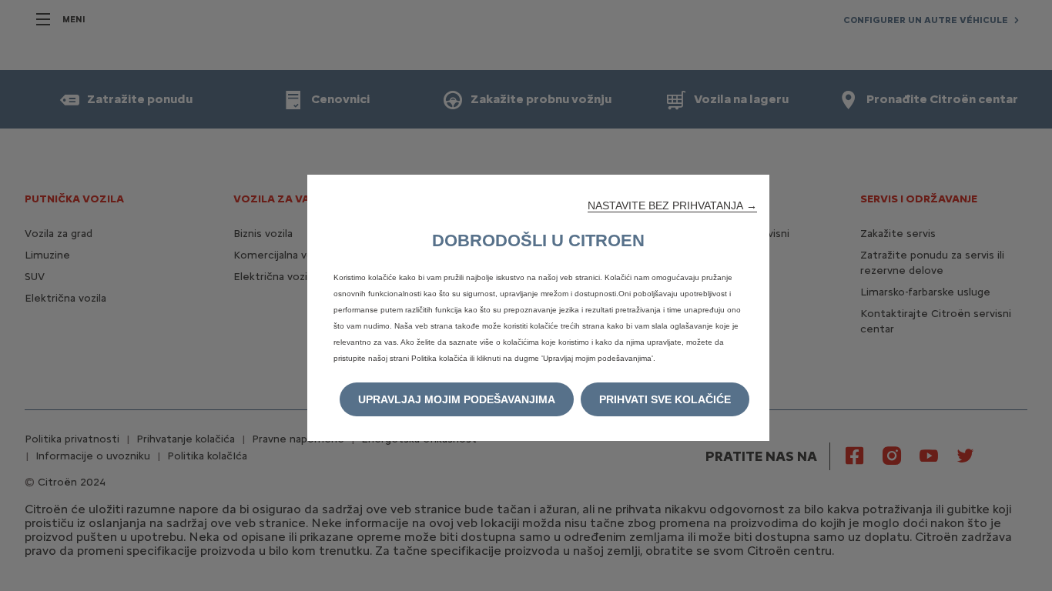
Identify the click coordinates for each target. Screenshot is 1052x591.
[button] (672, 205)
